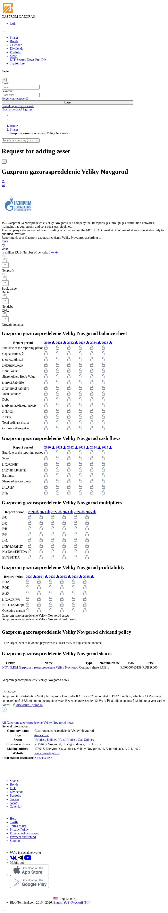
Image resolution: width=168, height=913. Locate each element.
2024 (94, 342)
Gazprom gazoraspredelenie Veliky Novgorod (48, 667)
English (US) (61, 902)
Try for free (17, 63)
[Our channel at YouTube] (27, 859)
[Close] (3, 910)
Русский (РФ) (80, 902)
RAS (5, 241)
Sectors (21, 59)
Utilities (39, 739)
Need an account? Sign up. (17, 109)
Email (5, 83)
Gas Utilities (67, 739)
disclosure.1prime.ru (29, 705)
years (5, 248)
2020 (48, 342)
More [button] (13, 56)
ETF (13, 59)
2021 (59, 342)
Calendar (16, 45)
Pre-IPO (40, 59)
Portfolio (15, 52)
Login (67, 102)
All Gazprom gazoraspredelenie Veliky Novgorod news (38, 722)
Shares (14, 37)
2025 (105, 342)
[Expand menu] (4, 31)
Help (13, 818)
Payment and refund (23, 837)
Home (14, 125)
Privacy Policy (19, 829)
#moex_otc (41, 735)
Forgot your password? (15, 98)
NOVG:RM (10, 667)
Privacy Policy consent (24, 833)
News (30, 59)
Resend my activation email (18, 106)
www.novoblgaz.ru (46, 753)
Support (15, 840)
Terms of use (18, 826)
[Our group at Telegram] (21, 859)
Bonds (14, 41)
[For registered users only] (3, 182)
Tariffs (14, 822)
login (13, 23)
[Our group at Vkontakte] (14, 859)
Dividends (16, 48)
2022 (71, 342)
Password (7, 91)
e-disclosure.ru (43, 757)
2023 (82, 342)
